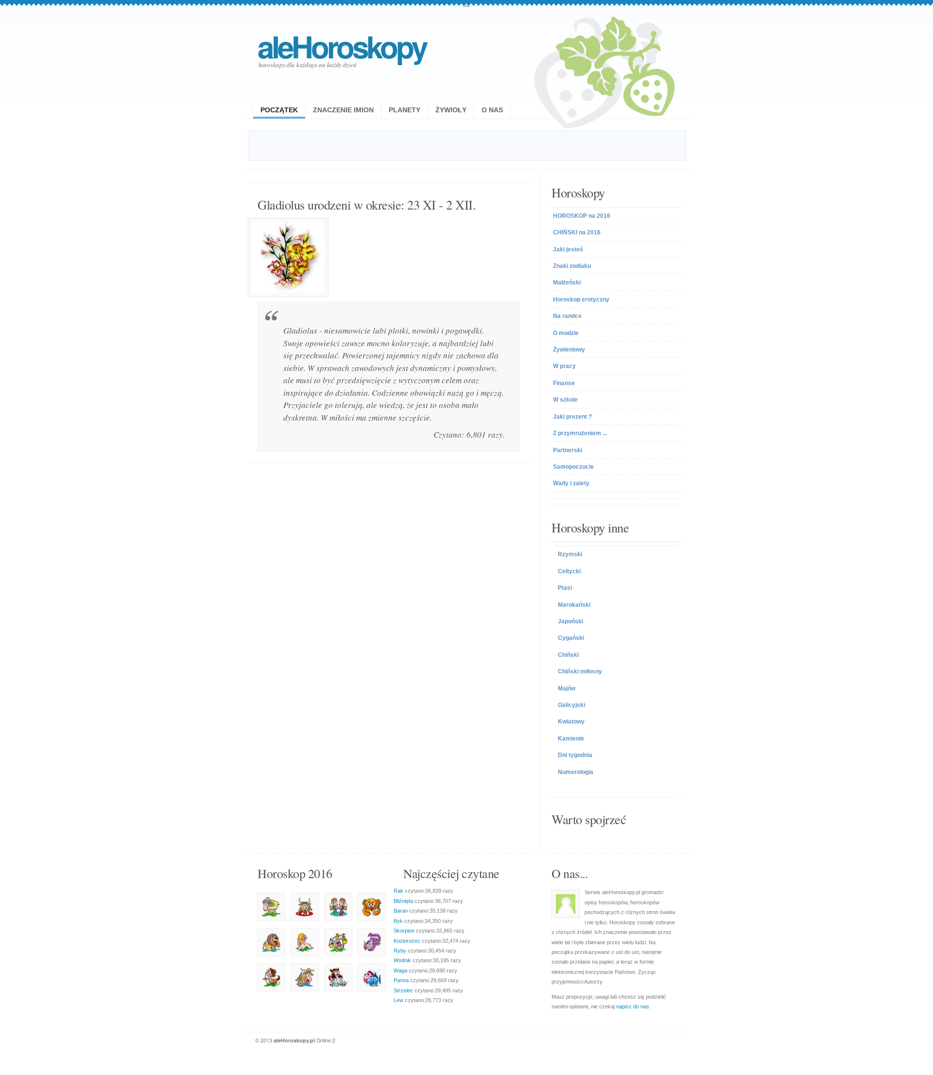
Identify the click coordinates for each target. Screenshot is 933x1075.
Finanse (564, 383)
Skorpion (404, 931)
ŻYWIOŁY (450, 110)
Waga (400, 970)
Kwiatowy (571, 721)
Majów (566, 688)
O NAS (492, 110)
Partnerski (567, 450)
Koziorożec (407, 941)
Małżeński (567, 282)
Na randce (567, 316)
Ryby (400, 950)
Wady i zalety (571, 483)
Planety (404, 110)
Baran (401, 911)
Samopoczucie (573, 466)
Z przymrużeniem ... (580, 433)
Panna (401, 980)
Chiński (568, 655)
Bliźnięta (403, 901)
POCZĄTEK (279, 110)
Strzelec (403, 990)
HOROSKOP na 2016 (581, 215)
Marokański (574, 604)
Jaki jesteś (568, 249)
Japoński (570, 621)
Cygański (571, 637)
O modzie (566, 333)
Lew (398, 1000)
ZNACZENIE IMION (343, 110)
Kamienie (571, 738)
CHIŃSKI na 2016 (577, 232)
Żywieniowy (569, 349)
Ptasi (565, 587)
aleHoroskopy (342, 46)
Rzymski (570, 554)
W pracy (564, 366)
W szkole (565, 399)
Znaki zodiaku (572, 266)
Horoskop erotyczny (581, 299)
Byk (398, 921)
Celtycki (569, 571)
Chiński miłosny (580, 671)
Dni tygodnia (575, 755)
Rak (398, 891)
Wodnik (402, 960)
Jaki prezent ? (572, 416)
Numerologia (575, 772)
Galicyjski (571, 705)
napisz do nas (632, 1006)
